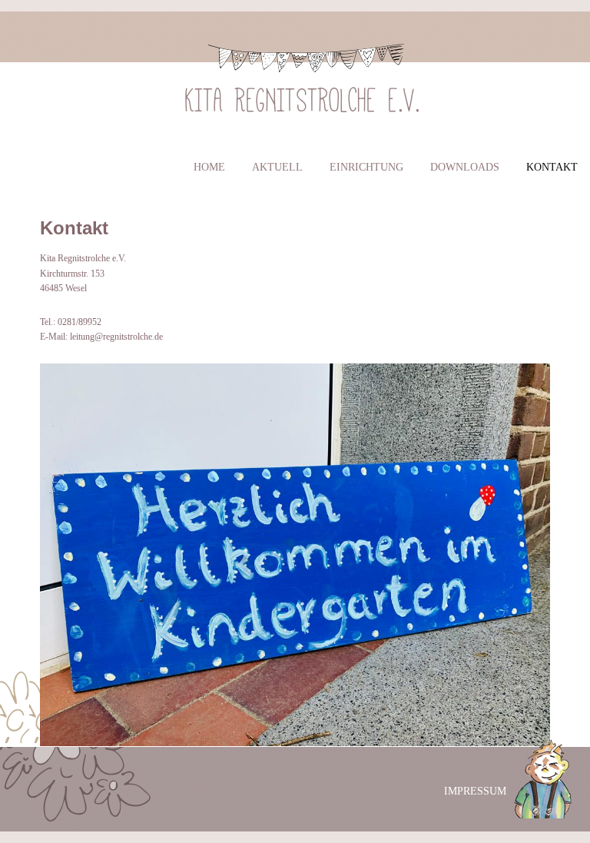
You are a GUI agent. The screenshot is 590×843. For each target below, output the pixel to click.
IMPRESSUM (475, 791)
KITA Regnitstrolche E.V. (302, 96)
